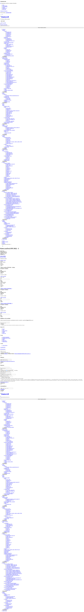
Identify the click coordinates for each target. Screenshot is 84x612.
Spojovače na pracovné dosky (8, 42)
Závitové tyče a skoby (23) (10, 40)
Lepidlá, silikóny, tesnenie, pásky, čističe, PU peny (12, 178)
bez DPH (4, 276)
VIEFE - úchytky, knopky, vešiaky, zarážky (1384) (14, 141)
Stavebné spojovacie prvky (8, 425)
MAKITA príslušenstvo (8, 182)
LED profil (6, 231)
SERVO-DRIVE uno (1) (10, 215)
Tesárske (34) (8, 35)
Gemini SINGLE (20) (9, 83)
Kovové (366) (8, 511)
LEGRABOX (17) (9, 205)
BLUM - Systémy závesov (8, 197)
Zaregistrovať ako (3, 370)
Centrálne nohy (6, 96)
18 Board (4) (8, 86)
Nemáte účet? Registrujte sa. (10, 361)
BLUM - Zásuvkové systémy (8, 204)
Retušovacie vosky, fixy (8, 181)
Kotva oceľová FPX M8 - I (6, 288)
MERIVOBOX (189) (9, 580)
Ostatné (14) (8, 54)
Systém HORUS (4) (9, 78)
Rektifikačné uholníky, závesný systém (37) (13, 127)
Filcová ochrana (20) (9, 487)
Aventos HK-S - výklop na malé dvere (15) (12, 195)
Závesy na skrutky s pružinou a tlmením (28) (13, 199)
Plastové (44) (8, 98)
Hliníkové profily (7, 106)
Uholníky (5, 126)
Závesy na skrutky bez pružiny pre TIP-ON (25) (13, 201)
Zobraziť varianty (3, 260)
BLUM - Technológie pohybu (9, 214)
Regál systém (6, 502)
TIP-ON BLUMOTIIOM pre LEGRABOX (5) (13, 206)
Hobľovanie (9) (8, 185)
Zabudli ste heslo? (3, 361)
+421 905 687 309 (8, 12)
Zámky (5, 503)
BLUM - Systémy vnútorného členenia (10, 211)
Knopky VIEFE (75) (9, 143)
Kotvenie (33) (8, 51)
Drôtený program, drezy (8, 527)
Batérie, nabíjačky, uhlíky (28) (11, 226)
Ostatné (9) (8, 52)
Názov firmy (2, 371)
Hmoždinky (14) (8, 418)
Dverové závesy (6, 62)
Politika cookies (4, 341)
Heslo (1, 360)
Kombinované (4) (9, 39)
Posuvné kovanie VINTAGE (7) (11, 80)
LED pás (5, 227)
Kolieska (5, 100)
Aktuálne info (4, 8)
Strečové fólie (6, 179)
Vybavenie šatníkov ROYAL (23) (11, 82)
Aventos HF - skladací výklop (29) (11, 193)
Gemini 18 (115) (8, 72)
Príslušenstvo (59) (9, 236)
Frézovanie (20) (8, 172)
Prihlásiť (2, 362)
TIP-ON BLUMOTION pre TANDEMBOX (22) (14, 208)
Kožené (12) (8, 142)
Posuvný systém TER (7, 88)
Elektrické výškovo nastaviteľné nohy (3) (12, 95)
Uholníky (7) (8, 169)
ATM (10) (7, 60)
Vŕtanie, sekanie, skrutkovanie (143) (11, 183)
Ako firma (16, 370)
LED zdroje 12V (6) (9, 234)
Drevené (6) (8, 140)
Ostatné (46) (8, 155)
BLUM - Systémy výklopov (8, 192)
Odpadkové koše (6, 159)
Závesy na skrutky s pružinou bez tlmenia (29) (13, 200)
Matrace (5, 177)
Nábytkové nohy (6, 97)
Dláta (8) (7, 543)
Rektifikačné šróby (7, 101)
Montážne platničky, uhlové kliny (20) (12, 202)
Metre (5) (7, 166)
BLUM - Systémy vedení (8, 209)
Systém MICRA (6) (9, 75)
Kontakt (3, 7)
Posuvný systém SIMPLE (8, 455)
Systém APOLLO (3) (9, 74)
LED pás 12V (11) (9, 228)
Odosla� (2, 390)
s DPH (1, 276)
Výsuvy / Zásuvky (7, 64)
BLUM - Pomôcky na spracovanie (9, 217)
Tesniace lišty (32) (9, 113)
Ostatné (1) (8, 87)
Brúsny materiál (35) (9, 165)
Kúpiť (1, 281)
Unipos (5, 89)
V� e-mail (2, 388)
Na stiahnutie (4, 340)
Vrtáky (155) (8, 164)
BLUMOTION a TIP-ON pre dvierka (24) (12, 203)
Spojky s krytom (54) (9, 111)
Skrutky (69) (8, 49)
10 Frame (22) (8, 84)
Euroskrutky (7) (8, 33)
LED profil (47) (8, 232)
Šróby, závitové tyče (7, 38)
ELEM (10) (8, 433)
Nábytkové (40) (8, 132)
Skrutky (5, 31)
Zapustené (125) (8, 403)
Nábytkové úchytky (7, 137)
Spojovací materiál (5, 241)
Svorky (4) (8, 167)
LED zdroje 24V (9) (9, 235)
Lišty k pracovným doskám (8, 122)
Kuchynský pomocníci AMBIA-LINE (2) (12, 212)
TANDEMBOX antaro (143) (10, 207)
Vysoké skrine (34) (9, 152)
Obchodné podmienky (5, 337)
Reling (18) (8, 157)
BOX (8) (7, 67)
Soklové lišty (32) (9, 112)
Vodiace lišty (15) (9, 65)
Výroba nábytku (4, 6)
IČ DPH (3, 374)
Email (1, 359)
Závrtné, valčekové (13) (10, 417)
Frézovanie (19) (8, 186)
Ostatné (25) (8, 79)
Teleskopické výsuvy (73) (10, 66)
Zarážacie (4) (8, 45)
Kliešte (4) (7, 174)
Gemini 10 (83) (8, 71)
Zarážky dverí (6, 189)
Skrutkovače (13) (9, 542)
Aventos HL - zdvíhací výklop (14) (11, 565)
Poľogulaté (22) (8, 32)
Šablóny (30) (8, 173)
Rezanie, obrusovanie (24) (10, 184)
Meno (1, 375)
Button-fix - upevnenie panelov (9, 55)
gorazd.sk (5, 353)
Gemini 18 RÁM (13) (9, 81)
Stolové (5, 94)
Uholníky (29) (8, 129)
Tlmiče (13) (8, 109)
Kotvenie (3, 243)
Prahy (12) (7, 120)
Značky (3, 332)
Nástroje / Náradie (7, 163)
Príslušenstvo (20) (9, 603)
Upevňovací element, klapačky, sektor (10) (12, 110)
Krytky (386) (8, 479)
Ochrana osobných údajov (6, 338)
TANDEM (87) (8, 210)
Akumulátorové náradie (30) (10, 596)
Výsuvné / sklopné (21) (9, 146)
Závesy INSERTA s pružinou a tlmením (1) (13, 198)
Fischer (5, 48)
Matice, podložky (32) (9, 44)
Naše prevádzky (4, 5)
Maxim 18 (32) (8, 73)
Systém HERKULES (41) (10, 448)
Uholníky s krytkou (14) (10, 128)
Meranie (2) (8, 188)
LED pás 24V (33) (9, 229)
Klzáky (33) (8, 114)
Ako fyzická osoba (10, 370)
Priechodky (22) (8, 480)
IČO (1, 372)
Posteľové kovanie (7, 424)
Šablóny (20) (8, 218)
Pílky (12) (7, 170)
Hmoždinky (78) (8, 50)
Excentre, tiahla (6, 41)
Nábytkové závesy (7, 59)
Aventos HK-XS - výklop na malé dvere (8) (13, 196)
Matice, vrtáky (6, 43)
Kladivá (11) (8, 176)
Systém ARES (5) (9, 76)
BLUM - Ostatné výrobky (8, 587)
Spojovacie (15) (8, 34)
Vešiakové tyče (6, 518)
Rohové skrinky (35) (9, 154)
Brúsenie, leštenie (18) (9, 187)
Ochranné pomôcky (7, 550)
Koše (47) (7, 156)
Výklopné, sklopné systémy (8, 90)
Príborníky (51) (8, 486)
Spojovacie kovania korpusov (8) (11, 588)
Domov (3, 240)
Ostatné (5, 133)
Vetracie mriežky (6, 494)
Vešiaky (5, 144)
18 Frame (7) (8, 85)
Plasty (5, 107)
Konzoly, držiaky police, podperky (9, 130)
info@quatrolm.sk (2, 349)
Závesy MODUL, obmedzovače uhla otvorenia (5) (14, 573)
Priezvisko (2, 376)
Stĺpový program (6, 160)
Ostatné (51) (8, 61)
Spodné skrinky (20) (9, 153)
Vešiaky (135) (8, 145)
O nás (3, 329)
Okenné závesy (6, 63)
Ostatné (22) (8, 116)
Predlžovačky (6, 237)
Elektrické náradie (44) (9, 225)
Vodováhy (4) (8, 168)
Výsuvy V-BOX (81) (9, 441)
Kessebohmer (6, 151)
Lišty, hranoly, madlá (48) (10, 121)
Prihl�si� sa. (2, 389)
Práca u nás (4, 9)
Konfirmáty (6, 37)
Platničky (5, 47)
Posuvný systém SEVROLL (8, 70)
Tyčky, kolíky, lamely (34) (10, 118)
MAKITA (5, 224)
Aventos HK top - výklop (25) (11, 566)
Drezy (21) (8, 158)
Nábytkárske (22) (9, 410)
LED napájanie (6, 233)
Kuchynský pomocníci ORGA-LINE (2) (12, 213)
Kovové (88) (8, 99)
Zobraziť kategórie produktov (42, 27)
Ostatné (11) (8, 68)
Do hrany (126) (8, 138)
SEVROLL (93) (8, 440)
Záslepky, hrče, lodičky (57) (10, 119)
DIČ (1, 373)
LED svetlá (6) (8, 230)
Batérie (5, 222)
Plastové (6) (8, 139)
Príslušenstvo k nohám (7, 471)
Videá (3, 339)
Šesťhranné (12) (8, 36)
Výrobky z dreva (6, 117)
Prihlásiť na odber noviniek (11, 378)
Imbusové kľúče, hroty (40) (10, 535)
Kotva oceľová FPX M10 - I (6, 303)
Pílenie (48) (8, 557)
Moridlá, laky (6, 180)
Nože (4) (7, 175)
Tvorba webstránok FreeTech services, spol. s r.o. (22, 353)
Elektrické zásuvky (7, 223)
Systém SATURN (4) (9, 77)
